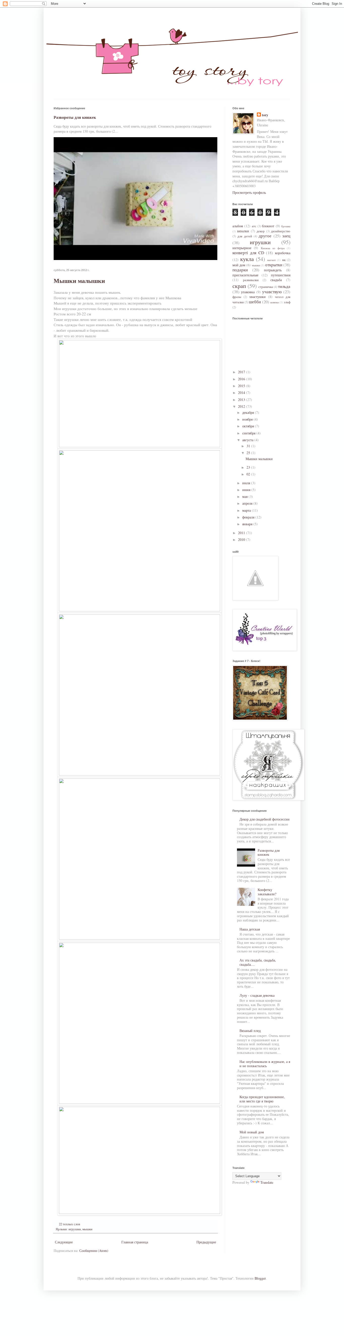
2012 (242, 406)
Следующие (64, 1242)
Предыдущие (206, 1242)
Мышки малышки (79, 280)
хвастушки (257, 296)
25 (249, 452)
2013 (242, 399)
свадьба (276, 279)
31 (249, 445)
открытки (273, 265)
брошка (285, 226)
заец (286, 236)
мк (284, 260)
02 (249, 474)
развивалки (251, 280)
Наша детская (249, 929)
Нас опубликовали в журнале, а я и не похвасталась (264, 1063)
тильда (284, 286)
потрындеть (273, 270)
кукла (247, 259)
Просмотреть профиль (249, 192)
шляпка (274, 302)
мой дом (238, 265)
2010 (242, 539)
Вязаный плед (250, 1030)
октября (248, 426)
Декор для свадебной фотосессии (264, 819)
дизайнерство (280, 231)
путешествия (280, 275)
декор (261, 231)
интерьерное (241, 247)
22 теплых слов (69, 1224)
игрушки (74, 1229)
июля (246, 482)
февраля (248, 517)
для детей (244, 236)
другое (265, 236)
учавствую (272, 291)
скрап (239, 285)
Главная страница (134, 1242)
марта (247, 510)
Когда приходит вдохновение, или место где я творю (262, 1098)
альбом (237, 226)
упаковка (248, 291)
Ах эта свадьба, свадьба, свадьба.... (257, 962)
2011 (242, 532)
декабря (248, 412)
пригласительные (245, 275)
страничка (265, 287)
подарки (240, 270)
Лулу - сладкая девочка (256, 995)
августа (248, 439)
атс (254, 226)
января (247, 524)
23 (249, 467)
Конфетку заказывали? (267, 891)
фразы (236, 297)
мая (245, 496)
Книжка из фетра (273, 248)
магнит (271, 260)
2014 (242, 392)
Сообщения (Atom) (93, 1250)
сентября (249, 433)
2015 (242, 385)
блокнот (268, 226)
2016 (242, 379)
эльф (287, 302)
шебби (255, 302)
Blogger (260, 1278)
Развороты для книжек (75, 117)
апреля (247, 503)
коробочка (282, 252)
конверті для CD (248, 252)
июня (246, 489)
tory (265, 115)
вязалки (243, 231)
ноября (248, 419)
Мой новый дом (251, 1132)
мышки (87, 1229)
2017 (242, 371)
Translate (266, 1182)
